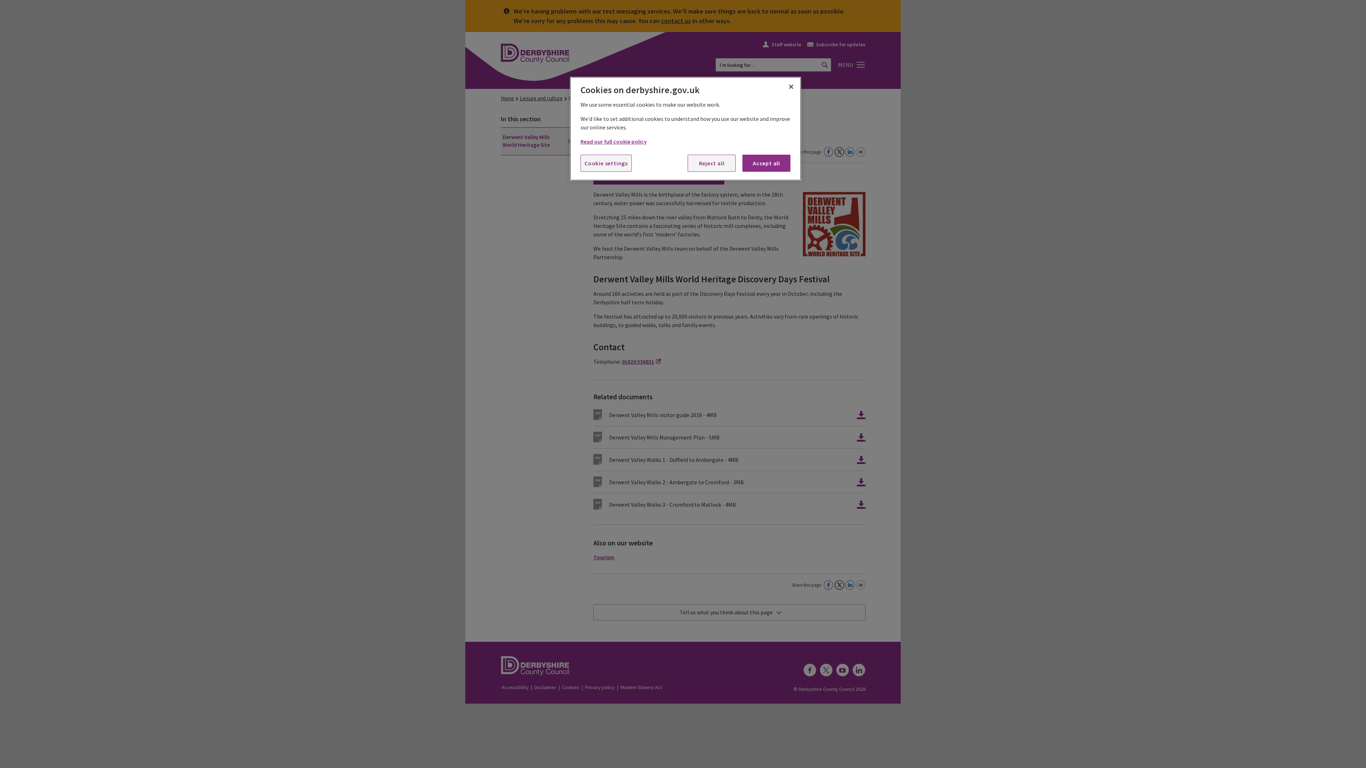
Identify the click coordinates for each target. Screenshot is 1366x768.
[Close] (791, 87)
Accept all (766, 163)
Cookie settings (606, 163)
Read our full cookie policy (614, 141)
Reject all (712, 163)
